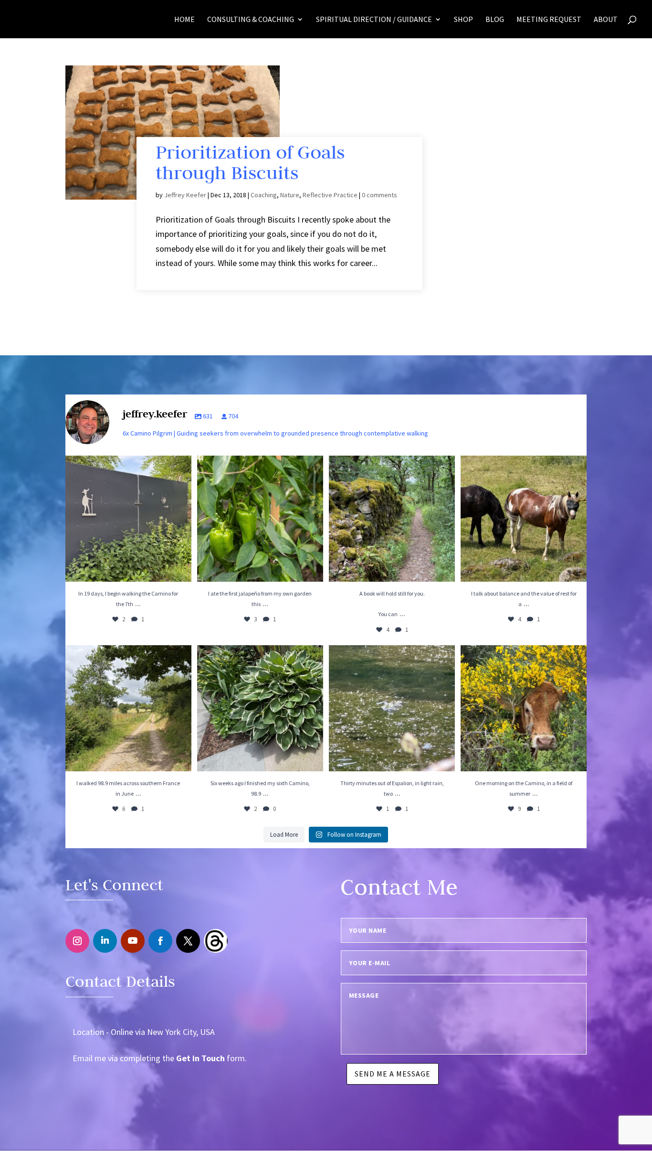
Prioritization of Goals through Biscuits (250, 162)
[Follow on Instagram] (77, 941)
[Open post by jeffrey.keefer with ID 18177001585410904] (392, 708)
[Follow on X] (188, 941)
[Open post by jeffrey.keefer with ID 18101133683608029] (260, 519)
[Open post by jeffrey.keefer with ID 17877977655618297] (392, 519)
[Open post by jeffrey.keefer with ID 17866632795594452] (260, 708)
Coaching (264, 195)
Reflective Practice (330, 195)
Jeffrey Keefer (185, 195)
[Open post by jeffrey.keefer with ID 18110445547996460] (128, 708)
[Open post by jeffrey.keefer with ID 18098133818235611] (524, 708)
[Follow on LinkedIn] (105, 941)
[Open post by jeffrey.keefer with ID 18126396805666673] (128, 519)
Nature (289, 195)
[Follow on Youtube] (133, 941)
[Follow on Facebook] (160, 941)
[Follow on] (216, 941)
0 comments (379, 195)
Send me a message (393, 1073)
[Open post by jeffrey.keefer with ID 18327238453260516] (524, 519)
